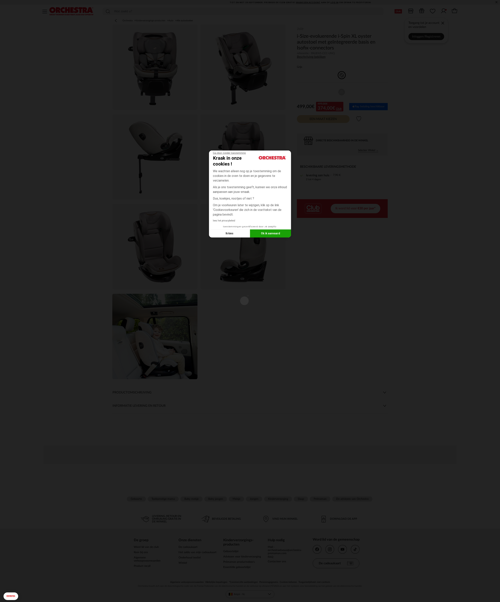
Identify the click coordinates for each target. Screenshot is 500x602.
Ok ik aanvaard (270, 233)
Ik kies (229, 233)
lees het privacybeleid (224, 220)
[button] (11, 596)
